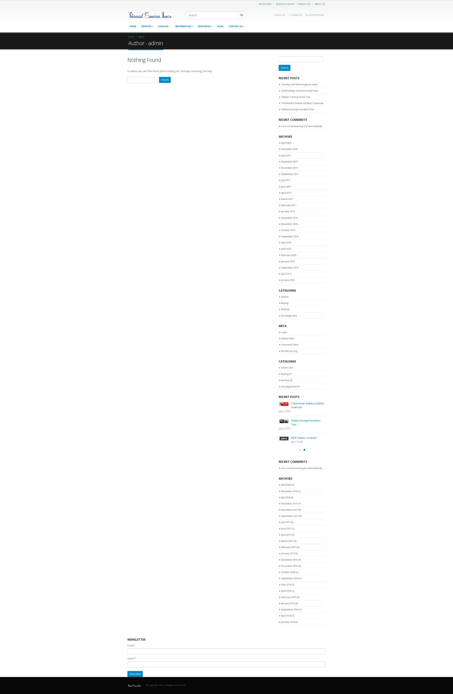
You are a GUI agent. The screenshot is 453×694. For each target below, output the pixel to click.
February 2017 (288, 205)
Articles (285, 296)
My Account (265, 4)
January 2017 (288, 211)
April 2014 (286, 273)
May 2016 (286, 242)
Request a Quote (285, 4)
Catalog (163, 26)
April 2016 (286, 248)
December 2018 (289, 149)
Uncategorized (289, 315)
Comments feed (289, 344)
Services (146, 26)
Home (133, 26)
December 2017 (289, 161)
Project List (304, 4)
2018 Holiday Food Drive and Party (300, 90)
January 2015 (288, 261)
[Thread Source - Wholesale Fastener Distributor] (149, 15)
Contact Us (296, 14)
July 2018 (285, 155)
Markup (285, 309)
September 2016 (290, 236)
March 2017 (287, 199)
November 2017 (289, 167)
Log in (284, 332)
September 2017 (290, 174)
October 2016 (288, 230)
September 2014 (290, 267)
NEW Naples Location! (304, 437)
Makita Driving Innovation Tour (298, 109)
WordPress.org (289, 351)
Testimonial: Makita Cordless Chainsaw (302, 103)
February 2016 (288, 255)
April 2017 (286, 192)
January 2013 (288, 280)
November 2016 (289, 224)
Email (131, 645)
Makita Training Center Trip (296, 97)
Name (131, 658)
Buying (284, 303)
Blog (220, 26)
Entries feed (287, 338)
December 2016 (289, 217)
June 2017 (286, 186)
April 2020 (286, 142)
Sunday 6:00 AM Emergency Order (300, 84)
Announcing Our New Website (306, 126)
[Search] (242, 15)
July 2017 (285, 180)
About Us (320, 4)
